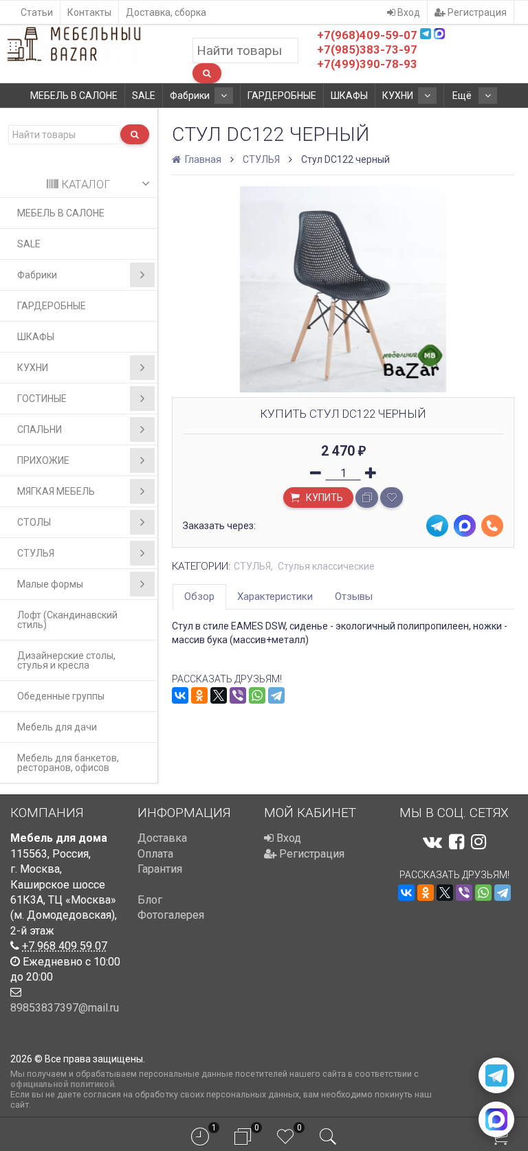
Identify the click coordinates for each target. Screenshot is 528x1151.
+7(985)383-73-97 (367, 49)
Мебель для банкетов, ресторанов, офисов (68, 762)
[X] (218, 695)
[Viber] (238, 695)
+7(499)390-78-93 (367, 64)
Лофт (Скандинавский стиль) (67, 620)
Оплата (155, 853)
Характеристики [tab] (275, 596)
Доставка (162, 838)
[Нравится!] (391, 497)
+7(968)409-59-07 (367, 35)
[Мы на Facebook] (456, 842)
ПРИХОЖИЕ (43, 460)
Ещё (463, 95)
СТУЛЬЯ (35, 553)
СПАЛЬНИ (39, 429)
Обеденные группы (60, 696)
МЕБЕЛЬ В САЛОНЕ (74, 95)
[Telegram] (276, 695)
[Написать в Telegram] (496, 1075)
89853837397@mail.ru (64, 1007)
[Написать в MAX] (496, 1119)
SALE (143, 95)
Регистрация (476, 12)
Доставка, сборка (166, 12)
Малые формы (50, 584)
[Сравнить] (366, 497)
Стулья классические (326, 566)
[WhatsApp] (257, 695)
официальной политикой (62, 1084)
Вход (407, 12)
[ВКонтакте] (180, 695)
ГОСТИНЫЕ (42, 398)
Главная (202, 159)
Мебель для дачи (57, 727)
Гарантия (160, 868)
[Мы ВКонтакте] (432, 842)
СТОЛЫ (34, 522)
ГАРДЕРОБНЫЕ (282, 95)
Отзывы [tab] (354, 596)
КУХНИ (397, 95)
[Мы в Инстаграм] (478, 842)
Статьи (37, 12)
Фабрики (190, 95)
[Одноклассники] (199, 695)
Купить (323, 497)
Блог (150, 899)
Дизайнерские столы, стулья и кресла (66, 660)
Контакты (89, 12)
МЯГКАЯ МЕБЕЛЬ (56, 491)
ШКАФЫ (349, 95)
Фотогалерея (171, 914)
